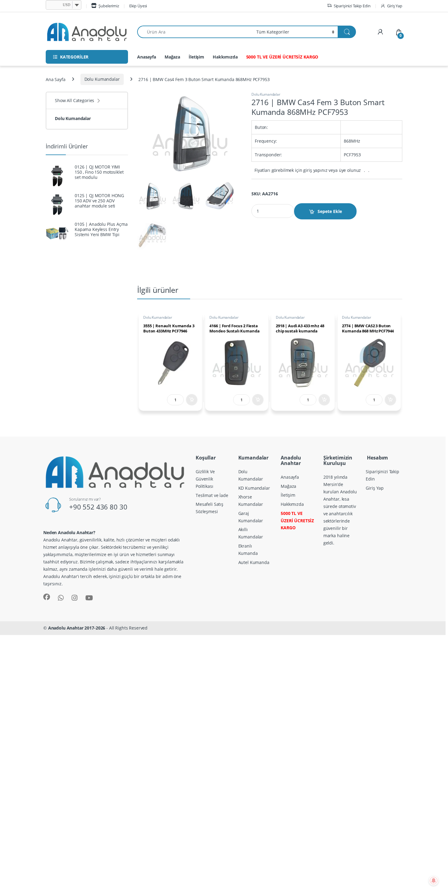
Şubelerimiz (108, 6)
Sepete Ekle (330, 211)
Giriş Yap (394, 6)
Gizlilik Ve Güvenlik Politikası (205, 479)
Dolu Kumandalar (102, 79)
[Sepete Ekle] (191, 400)
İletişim (196, 57)
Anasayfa (146, 57)
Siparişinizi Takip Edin (352, 6)
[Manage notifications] (434, 880)
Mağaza (172, 57)
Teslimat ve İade (212, 495)
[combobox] (195, 32)
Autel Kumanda (253, 562)
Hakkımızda (225, 57)
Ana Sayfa (56, 79)
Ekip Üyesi (138, 6)
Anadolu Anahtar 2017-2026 (76, 628)
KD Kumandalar (254, 488)
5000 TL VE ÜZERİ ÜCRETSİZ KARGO (282, 57)
